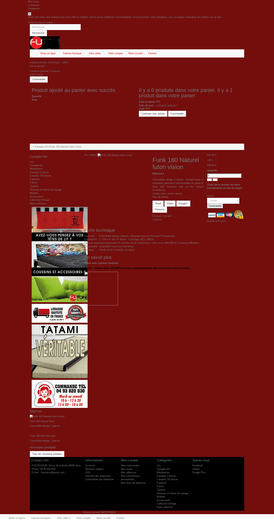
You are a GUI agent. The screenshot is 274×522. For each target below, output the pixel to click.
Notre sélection (38, 203)
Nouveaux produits (43, 447)
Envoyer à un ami (161, 216)
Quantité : (212, 170)
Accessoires (36, 196)
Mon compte (129, 460)
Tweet (158, 203)
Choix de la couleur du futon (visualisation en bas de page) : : (225, 188)
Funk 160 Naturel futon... (43, 421)
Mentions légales (94, 469)
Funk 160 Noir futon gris (43, 435)
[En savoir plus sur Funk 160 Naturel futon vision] (47, 416)
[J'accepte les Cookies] (29, 13)
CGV (88, 472)
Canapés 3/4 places (40, 175)
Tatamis (34, 186)
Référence (158, 173)
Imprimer (157, 219)
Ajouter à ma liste (216, 221)
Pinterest (160, 209)
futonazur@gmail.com (52, 472)
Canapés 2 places (39, 172)
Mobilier (34, 193)
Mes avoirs (127, 469)
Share (170, 203)
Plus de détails (160, 197)
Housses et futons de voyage (46, 189)
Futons (33, 182)
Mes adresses (128, 472)
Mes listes (33, 1)
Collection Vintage (39, 200)
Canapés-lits (41, 146)
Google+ (183, 203)
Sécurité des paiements (98, 476)
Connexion (33, 5)
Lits (32, 161)
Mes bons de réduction (133, 482)
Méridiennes (36, 168)
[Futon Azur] (137, 42)
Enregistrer (34, 8)
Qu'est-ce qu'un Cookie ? (41, 22)
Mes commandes (130, 465)
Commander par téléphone (99, 479)
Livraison (90, 465)
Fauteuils (35, 179)
